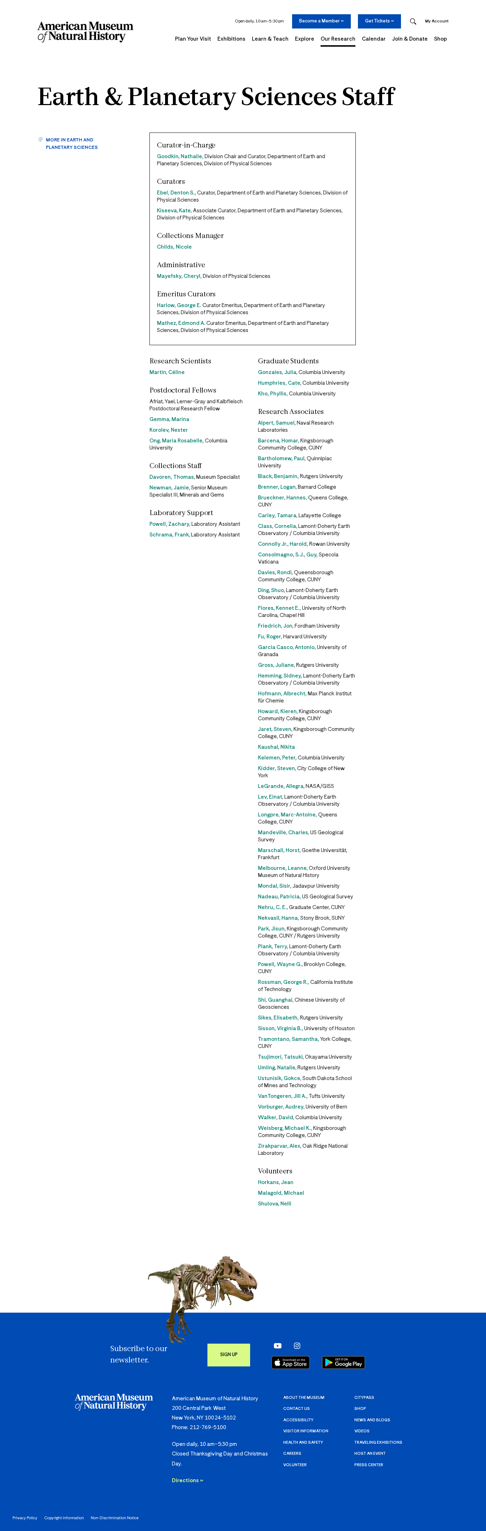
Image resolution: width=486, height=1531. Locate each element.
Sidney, (293, 676)
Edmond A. (191, 323)
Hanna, (290, 918)
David (286, 1117)
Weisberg (270, 1128)
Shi (262, 1000)
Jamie (181, 488)
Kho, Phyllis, (273, 393)
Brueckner (271, 497)
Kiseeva (167, 210)
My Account (437, 21)
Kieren (288, 711)
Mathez (166, 323)
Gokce (292, 1078)
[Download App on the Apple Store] (290, 1362)
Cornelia (285, 526)
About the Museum (303, 1398)
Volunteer (295, 1465)
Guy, (312, 554)
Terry (280, 946)
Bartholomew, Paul (281, 458)
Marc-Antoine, (299, 815)
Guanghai (280, 1000)
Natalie (286, 1067)
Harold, (299, 544)
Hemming (269, 676)
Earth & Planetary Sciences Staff (216, 98)
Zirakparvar (272, 1146)
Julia (290, 372)
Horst (293, 850)
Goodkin (168, 156)
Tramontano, (275, 1039)
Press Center (368, 1465)
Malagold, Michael (281, 1193)
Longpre (268, 815)
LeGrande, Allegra (280, 786)
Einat (275, 797)
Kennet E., (288, 608)
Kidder (266, 768)
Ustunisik (269, 1078)
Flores (266, 608)
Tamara (286, 515)
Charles (298, 832)
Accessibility (298, 1420)
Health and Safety (303, 1442)
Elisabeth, (286, 1018)
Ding (263, 590)
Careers (292, 1453)
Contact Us (296, 1409)
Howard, (269, 711)
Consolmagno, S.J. (281, 554)
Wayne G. (289, 964)
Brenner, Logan (277, 487)
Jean (287, 1182)
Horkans (268, 1182)
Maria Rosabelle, (183, 440)
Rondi (284, 572)
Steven (282, 729)
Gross (265, 665)
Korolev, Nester (168, 430)
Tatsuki (293, 1057)
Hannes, (296, 497)
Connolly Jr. (272, 544)
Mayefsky (169, 276)
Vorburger (270, 1107)
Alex (295, 1146)
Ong (154, 440)
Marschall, (272, 850)
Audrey (294, 1107)
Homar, (290, 440)
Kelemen (269, 758)
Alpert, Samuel (276, 423)
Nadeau (268, 896)
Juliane (284, 665)
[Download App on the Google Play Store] (343, 1362)
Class (265, 526)
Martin (157, 372)
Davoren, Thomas (171, 477)
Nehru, (267, 907)
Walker (267, 1117)
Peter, (289, 758)
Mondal (267, 886)
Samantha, (305, 1039)
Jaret (264, 729)
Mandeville (272, 832)
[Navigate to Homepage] (85, 32)
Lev (262, 797)
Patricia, (290, 896)
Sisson (266, 1028)
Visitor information (305, 1431)
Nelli (285, 1203)
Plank (265, 946)
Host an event (370, 1453)
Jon (287, 626)
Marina (180, 419)
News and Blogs (372, 1420)
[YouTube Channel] (275, 1345)
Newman (160, 488)
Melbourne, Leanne (282, 868)
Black (265, 476)
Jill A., (301, 1096)
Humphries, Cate (279, 383)
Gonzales (270, 372)
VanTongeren (274, 1096)
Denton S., (183, 193)
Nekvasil (268, 918)
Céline (176, 372)
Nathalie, (192, 156)
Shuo (277, 590)
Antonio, (305, 647)
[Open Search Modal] (413, 21)
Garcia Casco (275, 647)
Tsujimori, (271, 1057)
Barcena (268, 440)
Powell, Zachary (169, 524)
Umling (266, 1067)
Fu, (262, 636)
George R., (296, 982)
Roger (273, 636)
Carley (266, 515)
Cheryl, (193, 276)
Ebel (162, 193)
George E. (189, 305)
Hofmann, (271, 693)
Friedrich (269, 626)
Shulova (268, 1203)
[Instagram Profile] (295, 1345)
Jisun (278, 928)
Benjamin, (286, 476)
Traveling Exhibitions (378, 1442)
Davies (266, 572)
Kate (185, 210)
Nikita (287, 747)
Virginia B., (290, 1028)
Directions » (187, 1480)
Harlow (166, 305)
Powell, (267, 964)
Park (263, 928)
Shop (360, 1409)
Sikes (264, 1018)
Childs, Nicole (174, 247)
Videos (362, 1431)
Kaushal (268, 747)
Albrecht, (295, 693)
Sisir (284, 886)
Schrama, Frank (169, 535)
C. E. (281, 907)
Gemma (159, 419)
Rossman (269, 982)
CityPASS (364, 1398)
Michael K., (298, 1128)
